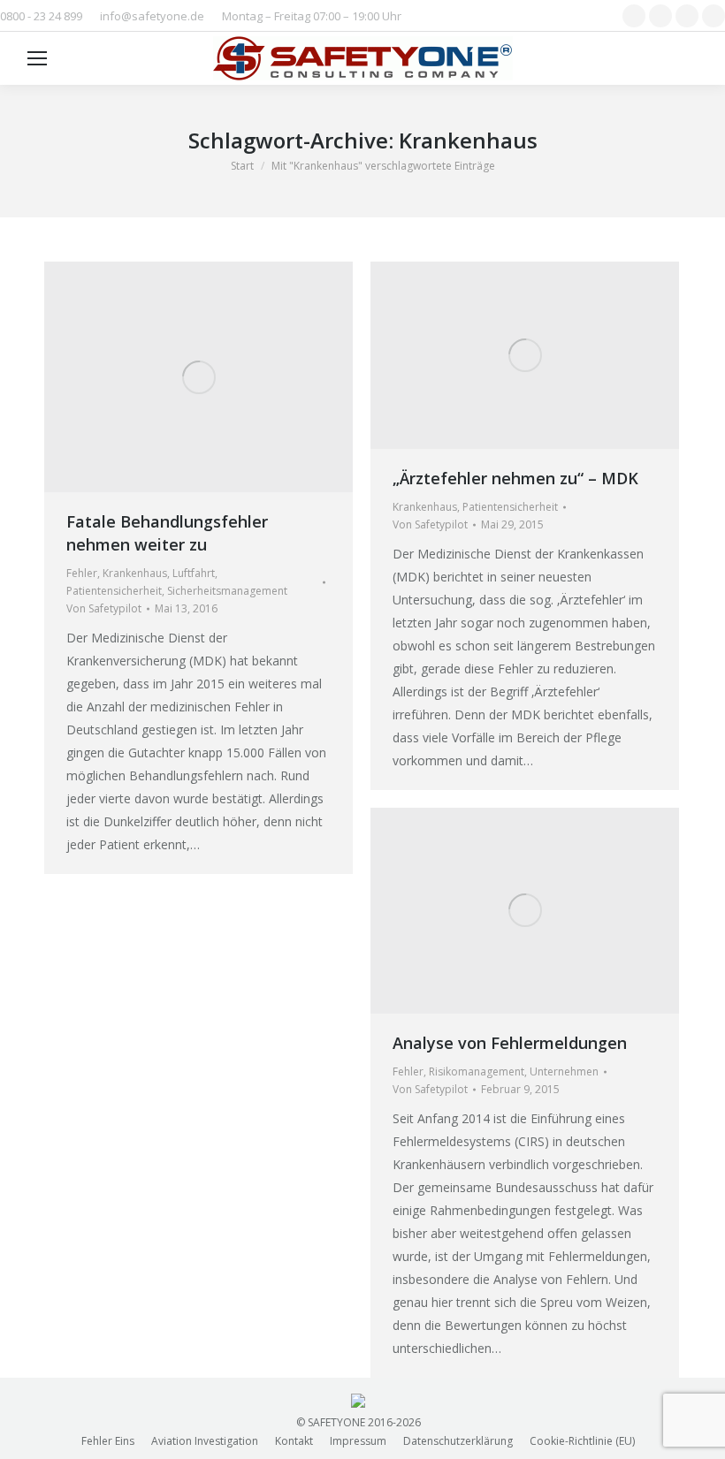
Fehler (81, 573)
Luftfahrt (193, 573)
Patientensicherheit (114, 590)
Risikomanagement (476, 1071)
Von (103, 608)
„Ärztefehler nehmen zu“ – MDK (515, 478)
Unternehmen (564, 1071)
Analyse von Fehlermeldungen (510, 1042)
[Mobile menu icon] (37, 58)
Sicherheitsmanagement (227, 590)
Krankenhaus (135, 573)
